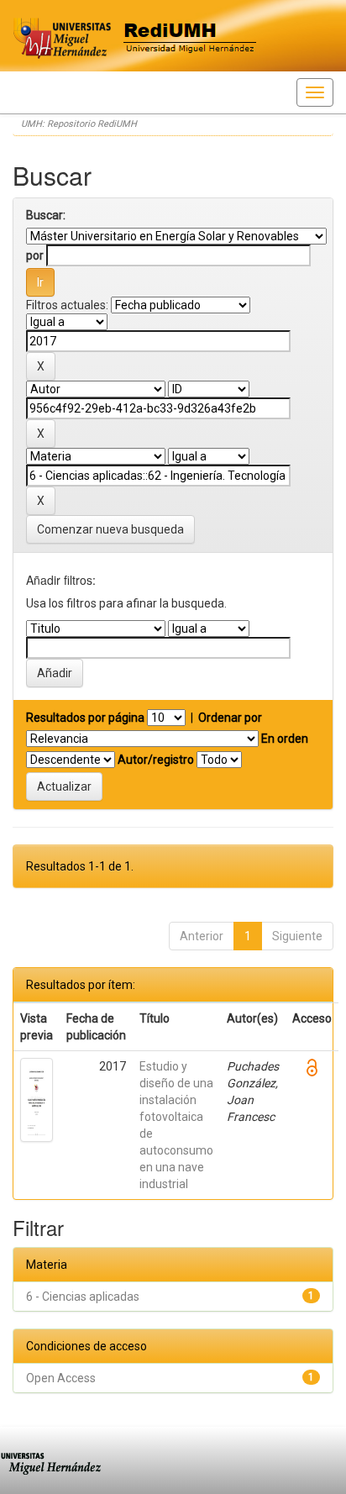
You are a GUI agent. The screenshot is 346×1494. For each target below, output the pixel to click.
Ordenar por (230, 717)
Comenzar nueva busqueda (110, 529)
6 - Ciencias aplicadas (82, 1296)
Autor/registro (156, 759)
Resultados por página (85, 717)
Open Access (61, 1378)
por (35, 255)
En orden (284, 738)
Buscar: (46, 215)
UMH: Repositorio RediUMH (79, 123)
